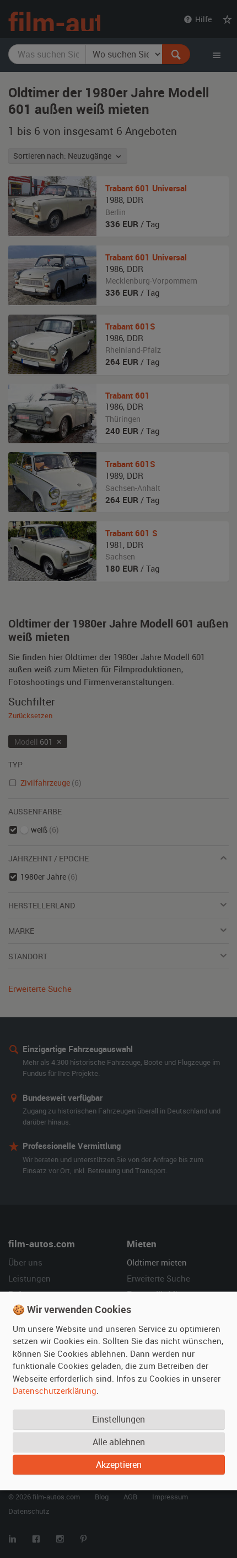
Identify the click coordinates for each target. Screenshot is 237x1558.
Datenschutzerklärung (54, 1391)
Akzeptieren (119, 1465)
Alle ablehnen (119, 1442)
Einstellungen (118, 1420)
